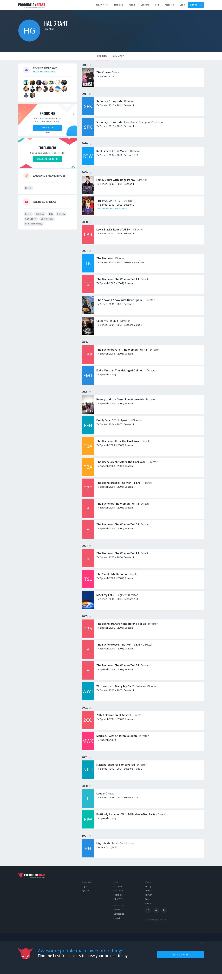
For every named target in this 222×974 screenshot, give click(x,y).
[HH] (88, 856)
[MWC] (88, 749)
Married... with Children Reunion (116, 736)
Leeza (100, 793)
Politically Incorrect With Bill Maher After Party (126, 814)
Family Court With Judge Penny (115, 180)
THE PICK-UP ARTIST (109, 200)
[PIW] (88, 827)
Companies (118, 913)
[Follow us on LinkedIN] (164, 910)
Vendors (145, 4)
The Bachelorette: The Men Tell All (118, 483)
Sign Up (85, 890)
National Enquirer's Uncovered (115, 764)
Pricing (148, 886)
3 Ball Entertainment (105, 208)
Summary (118, 55)
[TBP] (88, 362)
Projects (117, 918)
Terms (148, 890)
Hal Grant (56, 23)
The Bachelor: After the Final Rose (118, 441)
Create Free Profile (48, 158)
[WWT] (88, 699)
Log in (182, 4)
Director (49, 29)
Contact (148, 903)
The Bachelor (104, 258)
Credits (102, 55)
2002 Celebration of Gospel (113, 715)
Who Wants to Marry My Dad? (115, 686)
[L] (88, 806)
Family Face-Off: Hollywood (113, 420)
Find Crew (118, 890)
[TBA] (88, 454)
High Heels (103, 843)
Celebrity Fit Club (107, 321)
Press (147, 899)
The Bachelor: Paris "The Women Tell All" (122, 349)
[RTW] (88, 164)
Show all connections (44, 71)
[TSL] (88, 587)
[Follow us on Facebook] (148, 910)
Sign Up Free (196, 4)
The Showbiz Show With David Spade (119, 300)
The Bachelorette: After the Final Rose (121, 462)
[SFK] (88, 114)
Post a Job (169, 4)
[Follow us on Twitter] (156, 910)
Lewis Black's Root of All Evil (113, 229)
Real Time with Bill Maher (112, 151)
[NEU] (88, 777)
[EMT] (88, 383)
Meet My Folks (105, 595)
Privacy (148, 894)
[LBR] (88, 242)
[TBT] (88, 292)
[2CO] (88, 728)
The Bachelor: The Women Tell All (117, 279)
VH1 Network (121, 208)
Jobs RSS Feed (119, 899)
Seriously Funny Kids (109, 101)
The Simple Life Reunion (111, 574)
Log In (84, 886)
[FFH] (88, 433)
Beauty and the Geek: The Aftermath (120, 399)
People (132, 4)
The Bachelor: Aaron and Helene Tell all (121, 624)
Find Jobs (118, 4)
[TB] (88, 271)
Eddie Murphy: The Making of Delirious (120, 370)
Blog (157, 4)
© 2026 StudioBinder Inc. (156, 919)
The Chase (103, 72)
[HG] (29, 40)
